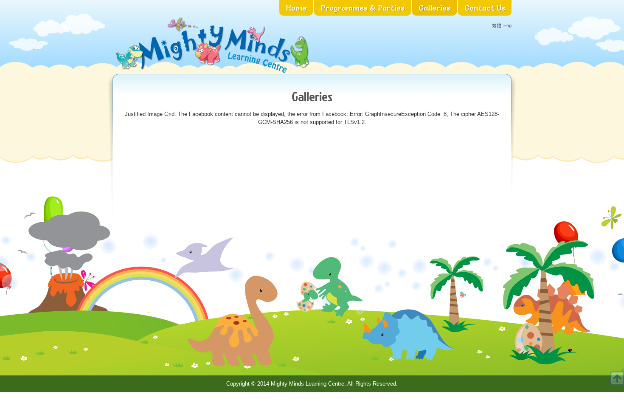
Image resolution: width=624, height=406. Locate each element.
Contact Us (484, 8)
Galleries (434, 8)
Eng (507, 25)
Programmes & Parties (362, 8)
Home (296, 8)
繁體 (496, 25)
